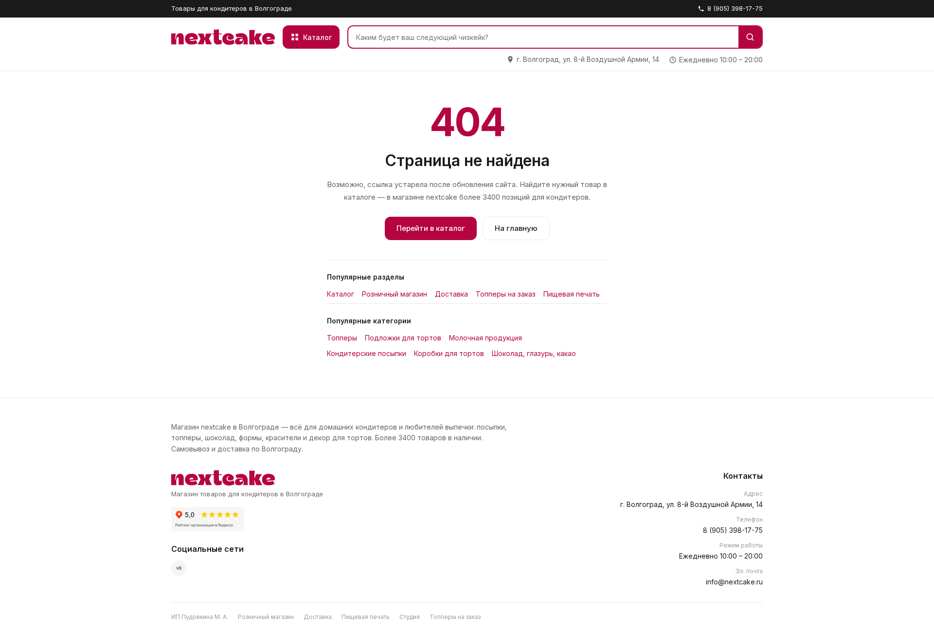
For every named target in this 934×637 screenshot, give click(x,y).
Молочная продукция (485, 338)
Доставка (451, 294)
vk (179, 567)
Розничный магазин (394, 294)
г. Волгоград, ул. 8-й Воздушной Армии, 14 (691, 504)
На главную (516, 228)
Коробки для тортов (449, 353)
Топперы (342, 338)
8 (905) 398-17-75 (735, 8)
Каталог (340, 294)
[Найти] (750, 37)
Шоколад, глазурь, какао (534, 353)
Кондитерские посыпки (366, 353)
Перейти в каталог (430, 228)
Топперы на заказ (506, 294)
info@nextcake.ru (734, 582)
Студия (409, 616)
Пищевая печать (571, 294)
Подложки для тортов (403, 338)
